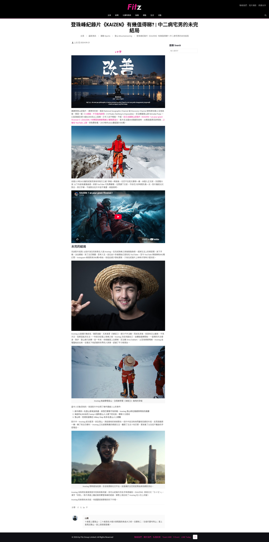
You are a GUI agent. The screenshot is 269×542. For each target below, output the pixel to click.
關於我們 (147, 537)
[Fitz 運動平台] (134, 6)
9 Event (176, 537)
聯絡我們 (243, 5)
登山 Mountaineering (123, 36)
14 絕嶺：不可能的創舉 (94, 114)
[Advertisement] (183, 87)
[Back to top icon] (195, 537)
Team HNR (166, 537)
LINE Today (186, 537)
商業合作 (262, 5)
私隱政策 (157, 537)
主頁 (82, 36)
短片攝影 (252, 5)
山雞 (76, 42)
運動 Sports (105, 36)
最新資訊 (92, 36)
